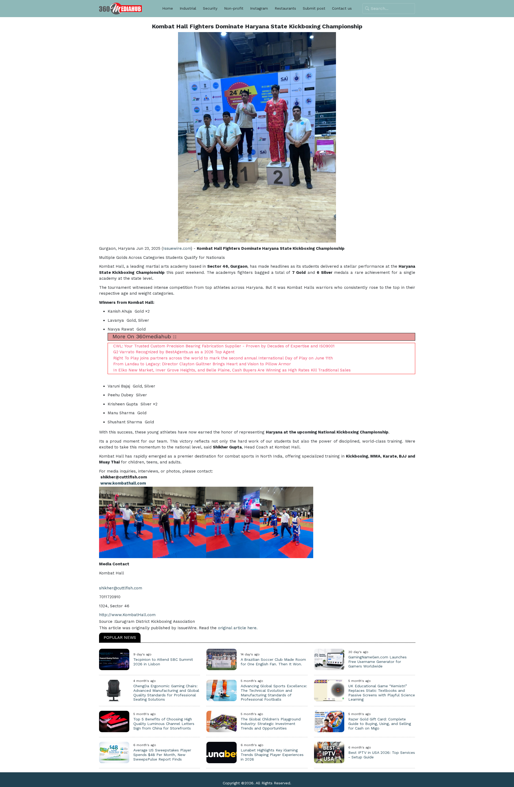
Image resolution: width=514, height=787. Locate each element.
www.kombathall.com (123, 483)
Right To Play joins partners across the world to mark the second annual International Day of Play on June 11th (223, 358)
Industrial (188, 8)
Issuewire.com (177, 248)
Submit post (314, 8)
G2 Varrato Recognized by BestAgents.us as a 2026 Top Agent (174, 352)
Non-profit (233, 8)
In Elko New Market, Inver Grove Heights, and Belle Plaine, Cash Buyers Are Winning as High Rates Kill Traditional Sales (232, 370)
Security (210, 8)
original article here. (238, 627)
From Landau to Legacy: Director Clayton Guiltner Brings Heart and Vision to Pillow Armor (202, 364)
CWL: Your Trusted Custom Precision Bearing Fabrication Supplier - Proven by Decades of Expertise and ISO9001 (224, 346)
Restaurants (285, 8)
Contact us (342, 8)
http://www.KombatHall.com (127, 614)
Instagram (259, 8)
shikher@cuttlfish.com (120, 588)
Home (167, 8)
